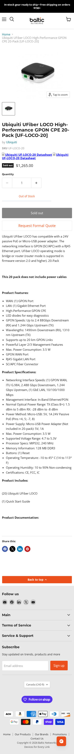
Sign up (59, 665)
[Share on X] (12, 549)
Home (6, 34)
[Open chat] (61, 741)
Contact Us (37, 738)
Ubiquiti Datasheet (28, 155)
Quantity (8, 174)
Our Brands (41, 734)
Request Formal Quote (37, 225)
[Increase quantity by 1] (36, 183)
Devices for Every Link (37, 747)
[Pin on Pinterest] (27, 549)
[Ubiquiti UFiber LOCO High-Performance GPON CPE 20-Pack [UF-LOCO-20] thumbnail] (8, 108)
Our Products (23, 734)
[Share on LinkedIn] (20, 549)
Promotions (60, 734)
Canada (35, 684)
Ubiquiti (11, 142)
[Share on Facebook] (5, 549)
